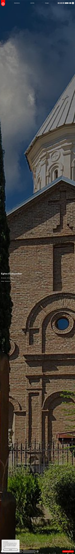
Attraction (4, 278)
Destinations (17, 3)
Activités (32, 3)
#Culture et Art (8, 281)
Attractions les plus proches (29, 551)
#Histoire (13, 281)
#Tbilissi (2, 281)
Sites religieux (11, 278)
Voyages (47, 3)
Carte (20, 551)
